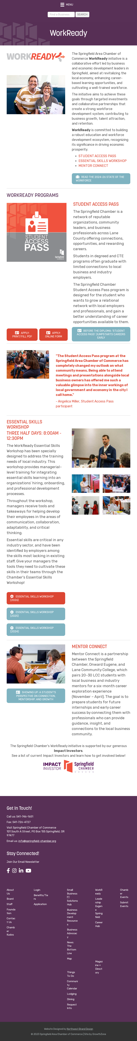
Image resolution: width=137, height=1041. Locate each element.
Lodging (72, 993)
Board (10, 898)
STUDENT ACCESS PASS (97, 156)
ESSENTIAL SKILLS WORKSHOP (103, 161)
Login (37, 889)
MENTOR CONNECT (93, 166)
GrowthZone (99, 1034)
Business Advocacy (72, 933)
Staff (9, 904)
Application (40, 904)
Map (69, 958)
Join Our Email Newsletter (23, 861)
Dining (70, 999)
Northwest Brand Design (80, 1029)
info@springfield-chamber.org (37, 841)
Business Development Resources (72, 917)
